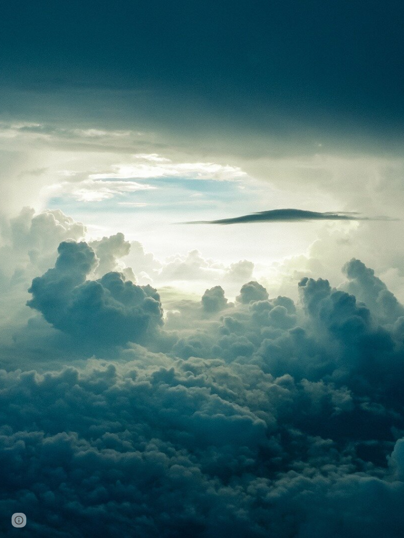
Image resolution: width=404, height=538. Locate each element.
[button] (19, 520)
